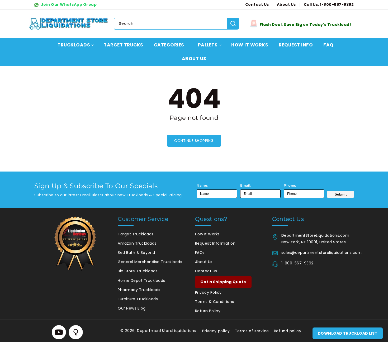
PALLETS (208, 45)
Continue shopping (194, 140)
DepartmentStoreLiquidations (166, 330)
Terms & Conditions (214, 301)
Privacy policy (216, 331)
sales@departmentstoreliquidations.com (317, 252)
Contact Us (206, 271)
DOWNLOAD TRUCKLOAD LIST (348, 333)
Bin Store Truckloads (138, 271)
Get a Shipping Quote (223, 281)
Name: (202, 185)
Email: (245, 185)
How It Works (207, 234)
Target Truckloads (136, 234)
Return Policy (208, 311)
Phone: (290, 185)
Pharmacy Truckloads (139, 289)
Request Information (215, 243)
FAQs (200, 252)
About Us (203, 261)
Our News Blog (132, 308)
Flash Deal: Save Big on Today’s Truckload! (305, 24)
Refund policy (287, 331)
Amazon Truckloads (137, 243)
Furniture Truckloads (138, 299)
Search (233, 23)
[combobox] (176, 24)
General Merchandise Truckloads (150, 261)
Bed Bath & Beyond (136, 252)
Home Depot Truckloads (141, 280)
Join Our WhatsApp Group (68, 4)
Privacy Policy (208, 292)
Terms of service (252, 331)
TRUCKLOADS (74, 45)
